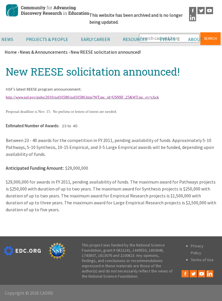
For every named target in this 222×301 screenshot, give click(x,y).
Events (167, 39)
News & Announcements (44, 52)
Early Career (95, 39)
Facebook (192, 10)
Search (210, 38)
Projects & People (47, 39)
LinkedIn (192, 17)
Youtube (209, 10)
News (7, 39)
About (195, 39)
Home (11, 52)
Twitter (201, 10)
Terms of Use (202, 259)
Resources (135, 39)
